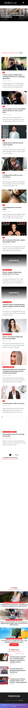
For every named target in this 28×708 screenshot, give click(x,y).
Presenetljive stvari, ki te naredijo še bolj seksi (13, 435)
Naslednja (16, 455)
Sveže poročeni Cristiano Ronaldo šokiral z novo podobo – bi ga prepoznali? (18, 680)
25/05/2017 (5, 276)
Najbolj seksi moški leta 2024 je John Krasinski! (13, 144)
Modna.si (21, 700)
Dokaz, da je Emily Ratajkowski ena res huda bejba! (13, 337)
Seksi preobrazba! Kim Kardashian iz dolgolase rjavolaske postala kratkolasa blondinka (14, 371)
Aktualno (8, 619)
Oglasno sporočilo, (19, 653)
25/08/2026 (12, 674)
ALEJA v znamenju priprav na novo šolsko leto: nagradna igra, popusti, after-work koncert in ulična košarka (14, 623)
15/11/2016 (5, 405)
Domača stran (5, 53)
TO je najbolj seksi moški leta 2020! (12, 208)
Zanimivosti (8, 269)
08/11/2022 (5, 179)
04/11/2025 (5, 80)
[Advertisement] (14, 36)
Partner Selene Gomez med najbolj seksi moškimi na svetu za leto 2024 (14, 110)
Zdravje (14, 431)
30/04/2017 (5, 308)
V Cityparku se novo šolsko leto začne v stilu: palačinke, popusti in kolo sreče (14, 641)
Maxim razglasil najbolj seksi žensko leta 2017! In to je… (12, 273)
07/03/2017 (5, 340)
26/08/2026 (12, 663)
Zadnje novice (14, 53)
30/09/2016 (5, 438)
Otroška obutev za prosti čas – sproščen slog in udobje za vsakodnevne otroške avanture (14, 605)
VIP (3, 72)
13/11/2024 (5, 147)
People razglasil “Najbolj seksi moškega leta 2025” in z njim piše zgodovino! (14, 76)
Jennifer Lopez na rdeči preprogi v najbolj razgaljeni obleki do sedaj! (14, 305)
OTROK (22, 602)
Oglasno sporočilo (15, 602)
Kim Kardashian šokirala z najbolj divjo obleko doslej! (14, 241)
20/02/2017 (5, 375)
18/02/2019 (5, 244)
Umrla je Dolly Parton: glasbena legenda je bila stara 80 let (17, 670)
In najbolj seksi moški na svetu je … (14, 403)
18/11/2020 (5, 211)
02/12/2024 (5, 114)
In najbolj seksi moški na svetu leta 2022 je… (13, 176)
